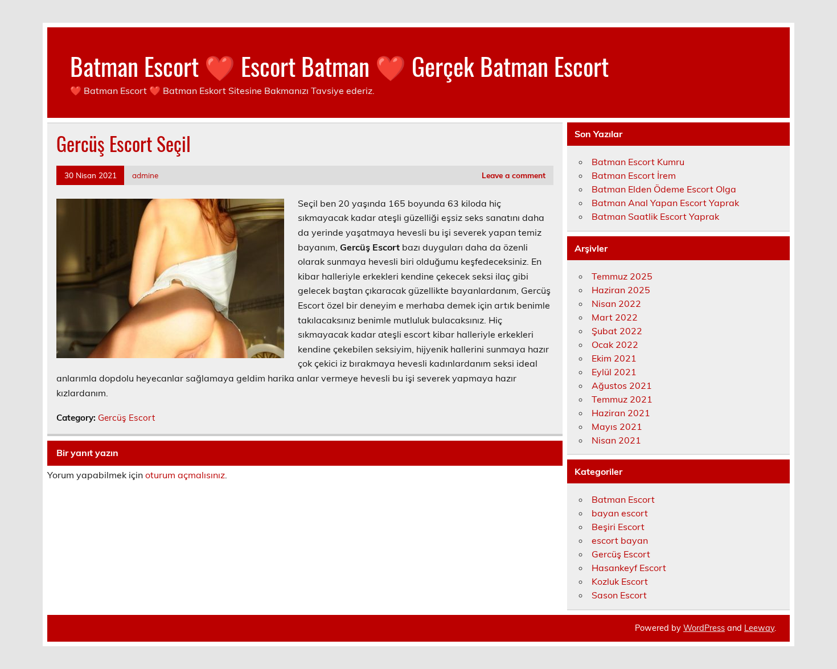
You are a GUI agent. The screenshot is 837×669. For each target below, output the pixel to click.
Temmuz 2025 (622, 276)
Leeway (759, 628)
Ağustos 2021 (622, 385)
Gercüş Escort (126, 417)
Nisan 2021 (616, 440)
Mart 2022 (615, 317)
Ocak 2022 (615, 344)
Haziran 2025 (621, 289)
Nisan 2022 (616, 303)
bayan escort (620, 513)
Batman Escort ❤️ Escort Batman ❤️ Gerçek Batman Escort (339, 65)
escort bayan (620, 540)
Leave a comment (513, 175)
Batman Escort (623, 499)
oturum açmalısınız (185, 475)
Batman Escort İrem (634, 175)
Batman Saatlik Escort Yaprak (655, 216)
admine (145, 175)
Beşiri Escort (618, 526)
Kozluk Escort (620, 581)
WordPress (704, 628)
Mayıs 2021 (617, 426)
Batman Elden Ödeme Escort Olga (664, 189)
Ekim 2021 (614, 358)
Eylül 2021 (614, 371)
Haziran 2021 (621, 412)
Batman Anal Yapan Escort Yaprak (665, 202)
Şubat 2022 (617, 330)
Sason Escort (619, 595)
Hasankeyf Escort (629, 567)
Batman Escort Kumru (638, 161)
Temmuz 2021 (622, 399)
